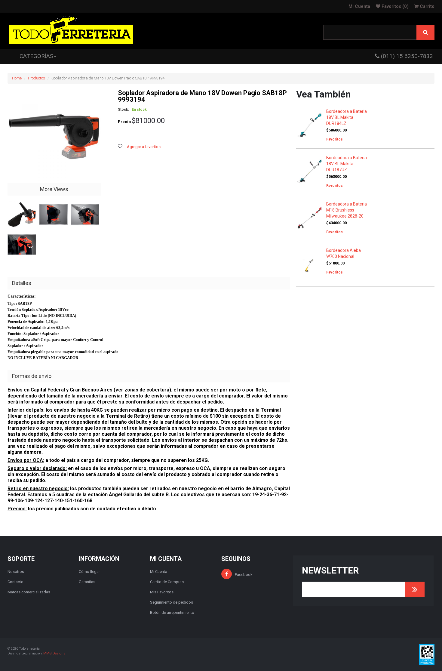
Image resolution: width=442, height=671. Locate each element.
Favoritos (394, 6)
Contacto (15, 582)
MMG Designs (54, 653)
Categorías (36, 56)
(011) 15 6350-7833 (406, 56)
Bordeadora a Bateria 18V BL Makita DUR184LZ (346, 117)
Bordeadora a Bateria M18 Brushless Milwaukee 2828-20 (346, 210)
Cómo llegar (89, 571)
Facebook (244, 574)
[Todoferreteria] (71, 31)
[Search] (425, 32)
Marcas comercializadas (29, 592)
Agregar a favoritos (144, 146)
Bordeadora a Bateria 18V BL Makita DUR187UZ (346, 163)
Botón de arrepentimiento (172, 612)
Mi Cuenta (359, 6)
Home (17, 78)
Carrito (426, 6)
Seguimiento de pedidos (171, 602)
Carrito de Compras (167, 582)
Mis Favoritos (161, 592)
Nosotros (16, 571)
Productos (36, 78)
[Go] (415, 589)
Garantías (87, 582)
